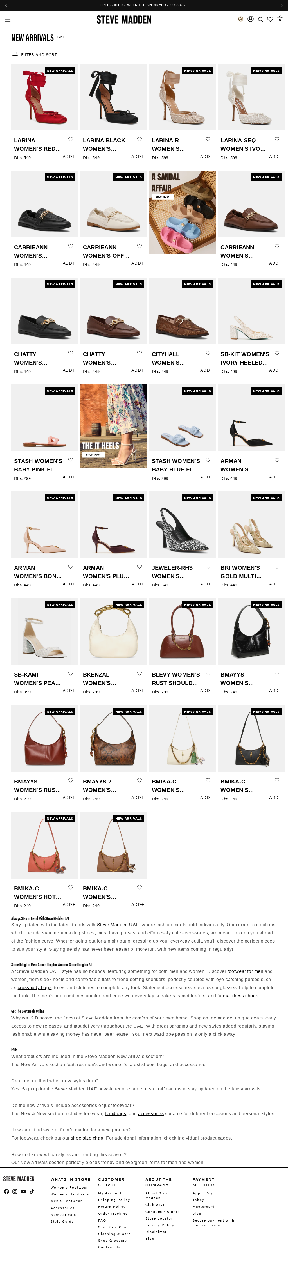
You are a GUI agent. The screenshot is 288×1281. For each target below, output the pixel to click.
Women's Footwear (69, 1187)
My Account (110, 1193)
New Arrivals (63, 1214)
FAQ (102, 1220)
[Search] (261, 19)
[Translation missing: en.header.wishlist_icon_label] (270, 19)
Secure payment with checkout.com (214, 1222)
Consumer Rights (162, 1211)
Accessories (63, 1207)
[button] (8, 19)
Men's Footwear (66, 1200)
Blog (150, 1238)
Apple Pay (203, 1193)
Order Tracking (113, 1213)
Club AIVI (155, 1204)
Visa (197, 1213)
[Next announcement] (282, 5)
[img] (6, 1191)
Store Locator (159, 1218)
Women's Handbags (70, 1194)
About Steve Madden (157, 1195)
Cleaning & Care (114, 1233)
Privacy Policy (159, 1224)
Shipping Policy (114, 1199)
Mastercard (204, 1206)
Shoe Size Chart (114, 1226)
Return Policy (112, 1206)
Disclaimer (156, 1231)
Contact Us (109, 1247)
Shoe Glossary (112, 1240)
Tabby (198, 1199)
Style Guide (62, 1221)
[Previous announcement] (6, 5)
